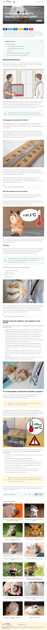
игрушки (13, 458)
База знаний (8, 20)
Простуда (10, 50)
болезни (15, 64)
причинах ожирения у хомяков (17, 316)
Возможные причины (11, 44)
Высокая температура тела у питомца (16, 48)
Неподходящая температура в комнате (16, 46)
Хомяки (15, 20)
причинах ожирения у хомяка (17, 186)
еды (9, 106)
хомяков (10, 32)
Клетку (4, 177)
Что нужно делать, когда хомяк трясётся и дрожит (17, 55)
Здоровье (18, 20)
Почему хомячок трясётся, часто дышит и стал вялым (18, 53)
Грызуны (11, 20)
